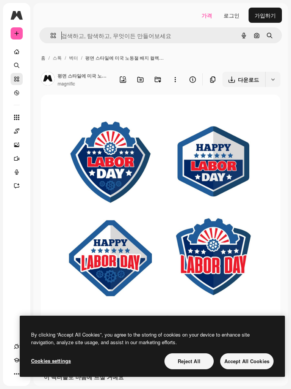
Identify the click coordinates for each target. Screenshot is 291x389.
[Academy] (17, 360)
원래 (84, 109)
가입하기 (265, 15)
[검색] (17, 65)
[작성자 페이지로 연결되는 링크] (48, 79)
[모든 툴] (17, 117)
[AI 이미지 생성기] (17, 145)
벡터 (73, 57)
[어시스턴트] (17, 186)
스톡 (57, 57)
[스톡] (17, 79)
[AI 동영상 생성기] (17, 158)
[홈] (17, 52)
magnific (66, 83)
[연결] (17, 346)
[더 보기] (17, 374)
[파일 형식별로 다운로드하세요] (272, 79)
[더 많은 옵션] (175, 79)
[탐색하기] (17, 93)
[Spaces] (17, 131)
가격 (207, 15)
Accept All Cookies (246, 361)
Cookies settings (51, 360)
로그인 (231, 15)
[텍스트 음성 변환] (17, 172)
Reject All (189, 361)
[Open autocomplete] (50, 35)
